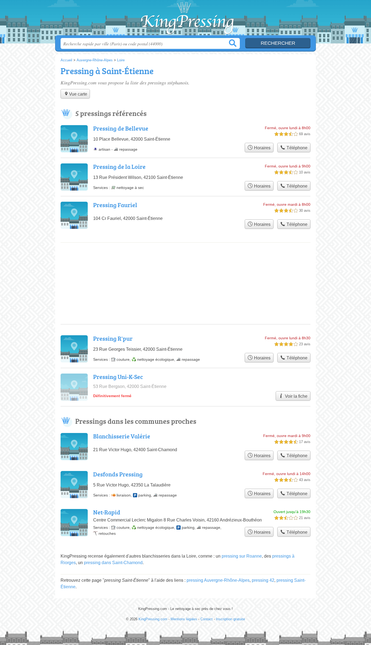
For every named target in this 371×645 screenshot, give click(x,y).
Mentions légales (184, 619)
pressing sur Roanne (242, 556)
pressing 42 (263, 580)
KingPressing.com (185, 19)
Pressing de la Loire (119, 166)
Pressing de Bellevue (120, 128)
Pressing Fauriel (115, 205)
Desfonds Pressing (118, 474)
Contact (206, 619)
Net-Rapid (106, 512)
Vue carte (78, 94)
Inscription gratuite (230, 619)
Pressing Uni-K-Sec (118, 376)
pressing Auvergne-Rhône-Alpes (218, 580)
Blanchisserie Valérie (121, 436)
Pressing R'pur (113, 338)
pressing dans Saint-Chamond (113, 562)
